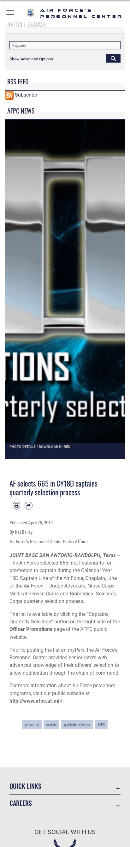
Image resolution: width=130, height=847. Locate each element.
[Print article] (16, 505)
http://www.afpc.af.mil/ (35, 701)
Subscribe (26, 95)
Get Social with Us (65, 832)
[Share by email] (28, 505)
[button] (10, 13)
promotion (32, 724)
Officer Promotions (30, 629)
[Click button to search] (113, 58)
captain (51, 724)
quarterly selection (77, 724)
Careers (20, 803)
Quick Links (25, 786)
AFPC (101, 724)
